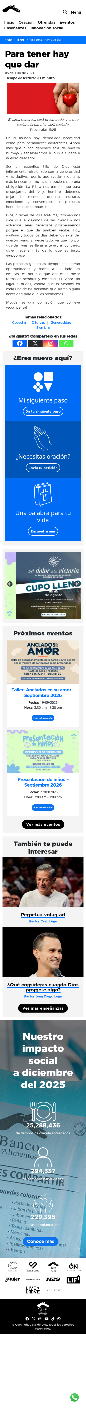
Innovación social (46, 28)
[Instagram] (50, 343)
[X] (35, 343)
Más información (43, 718)
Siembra (43, 327)
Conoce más (40, 1241)
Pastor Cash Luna (43, 921)
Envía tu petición (43, 468)
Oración (26, 22)
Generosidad (61, 322)
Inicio (9, 22)
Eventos (67, 22)
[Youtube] (46, 1319)
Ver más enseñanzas (43, 1008)
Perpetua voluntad (43, 914)
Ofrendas (46, 22)
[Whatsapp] (66, 343)
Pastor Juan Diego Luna (43, 996)
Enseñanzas (15, 28)
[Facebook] (20, 343)
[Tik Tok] (53, 1319)
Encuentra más (43, 531)
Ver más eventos (43, 824)
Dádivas (38, 322)
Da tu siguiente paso (43, 411)
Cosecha (19, 322)
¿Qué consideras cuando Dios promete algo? (43, 987)
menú (76, 12)
